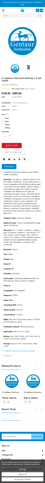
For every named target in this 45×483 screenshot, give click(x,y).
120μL (7, 124)
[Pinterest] (24, 159)
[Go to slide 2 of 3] (41, 409)
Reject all (22, 474)
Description (9, 166)
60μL (7, 121)
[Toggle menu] (3, 10)
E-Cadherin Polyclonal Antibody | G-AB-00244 (20, 392)
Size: (5, 114)
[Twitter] (19, 159)
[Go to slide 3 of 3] (37, 409)
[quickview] (8, 402)
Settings (22, 469)
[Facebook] (4, 159)
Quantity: (5, 131)
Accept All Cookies (22, 479)
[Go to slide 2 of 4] (41, 366)
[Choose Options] (4, 402)
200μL (7, 127)
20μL (7, 118)
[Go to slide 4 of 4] (37, 366)
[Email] (9, 159)
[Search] (40, 15)
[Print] (14, 159)
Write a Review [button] (29, 88)
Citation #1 (8, 356)
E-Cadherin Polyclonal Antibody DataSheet (19, 351)
